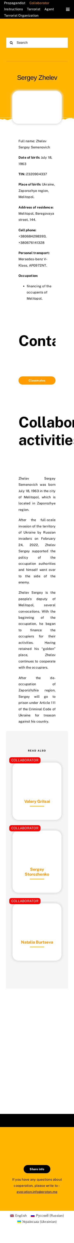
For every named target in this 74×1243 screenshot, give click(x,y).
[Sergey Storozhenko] (37, 841)
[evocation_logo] (21, 28)
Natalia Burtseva (37, 942)
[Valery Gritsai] (37, 773)
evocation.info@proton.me (37, 1192)
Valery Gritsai (37, 801)
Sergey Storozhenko (37, 872)
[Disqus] (37, 1046)
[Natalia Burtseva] (37, 913)
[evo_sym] (37, 1141)
